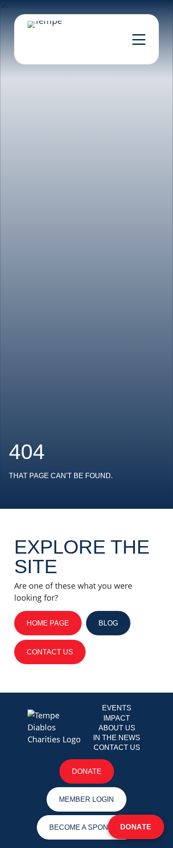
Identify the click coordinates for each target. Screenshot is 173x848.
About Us (116, 728)
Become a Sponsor (86, 827)
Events (116, 708)
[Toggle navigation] (138, 39)
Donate (136, 827)
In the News (116, 737)
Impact (116, 718)
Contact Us (117, 747)
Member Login (86, 799)
